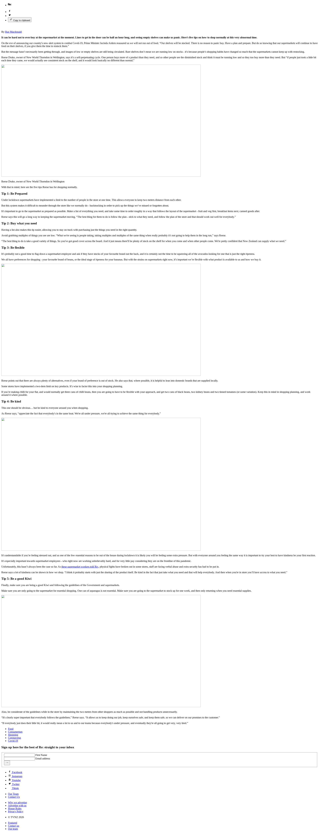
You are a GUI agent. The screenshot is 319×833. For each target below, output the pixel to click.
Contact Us (14, 796)
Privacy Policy (15, 811)
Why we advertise (17, 802)
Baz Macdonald (13, 31)
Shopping (13, 734)
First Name (41, 755)
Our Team (13, 793)
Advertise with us (17, 805)
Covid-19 (13, 740)
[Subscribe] (7, 762)
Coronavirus (14, 737)
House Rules (14, 808)
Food (10, 728)
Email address (42, 758)
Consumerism (15, 731)
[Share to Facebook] (9, 11)
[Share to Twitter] (9, 15)
